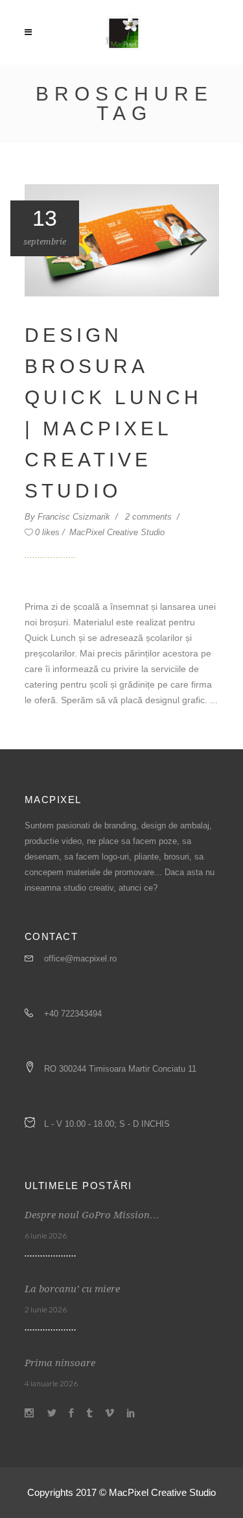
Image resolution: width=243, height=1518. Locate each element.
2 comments (149, 517)
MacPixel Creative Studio (117, 532)
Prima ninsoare (60, 1363)
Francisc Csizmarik (75, 517)
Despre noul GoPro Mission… (92, 1215)
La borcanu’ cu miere (72, 1289)
